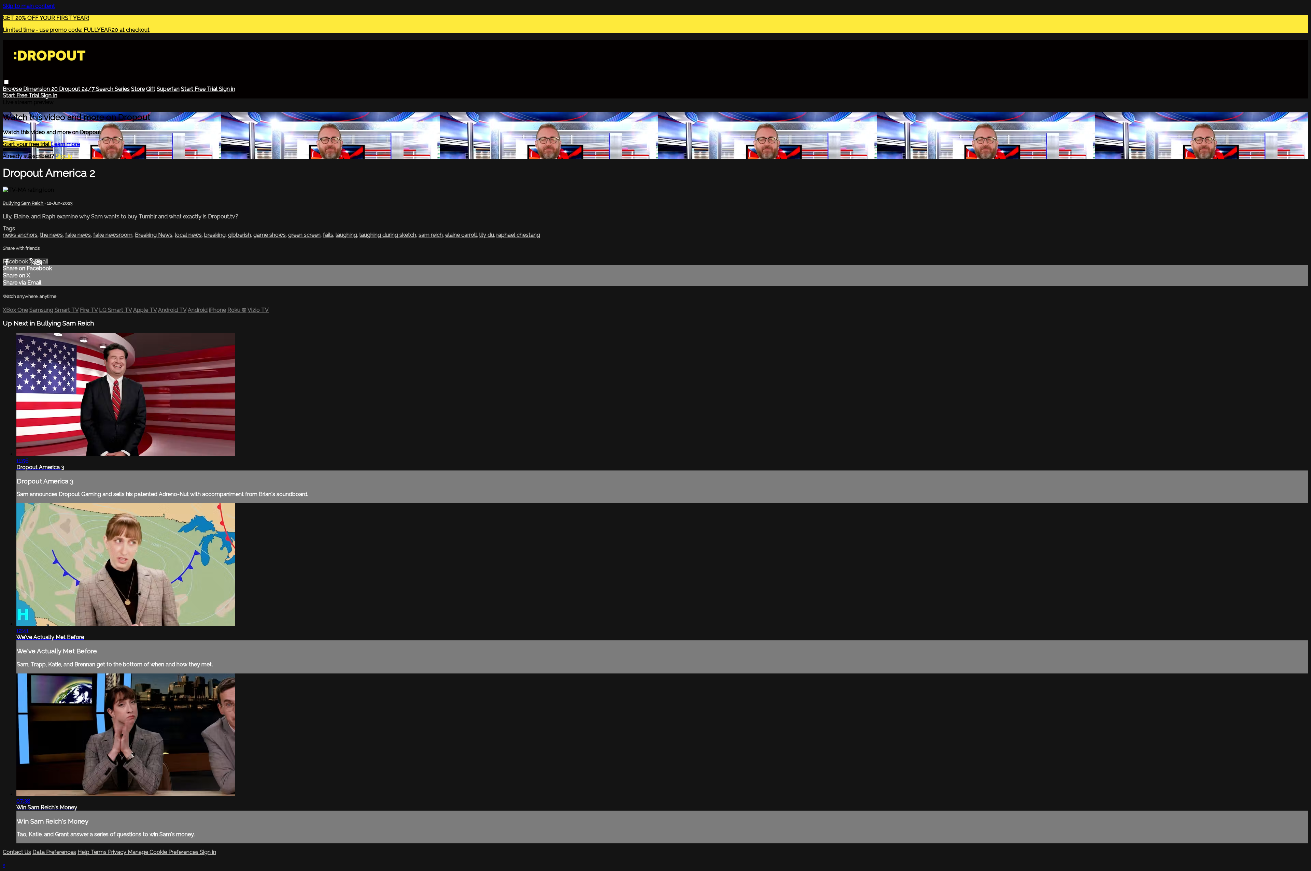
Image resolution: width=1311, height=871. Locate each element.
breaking (215, 235)
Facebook (16, 261)
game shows (269, 235)
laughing (346, 235)
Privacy (118, 852)
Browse (13, 89)
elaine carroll (461, 235)
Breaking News (153, 235)
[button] (6, 82)
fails (328, 235)
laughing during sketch (388, 235)
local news (188, 235)
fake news (78, 235)
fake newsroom (112, 235)
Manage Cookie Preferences (164, 852)
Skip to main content (29, 6)
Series (122, 89)
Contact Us (17, 852)
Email (41, 261)
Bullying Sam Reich (23, 203)
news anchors (20, 235)
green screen (304, 235)
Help (84, 852)
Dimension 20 (41, 89)
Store (138, 89)
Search (105, 89)
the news (51, 235)
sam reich (431, 235)
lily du (486, 235)
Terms (99, 852)
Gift (150, 89)
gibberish (239, 235)
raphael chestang (518, 235)
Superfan (168, 89)
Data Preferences (54, 852)
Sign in (227, 89)
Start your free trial (27, 144)
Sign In (49, 95)
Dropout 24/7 (77, 89)
